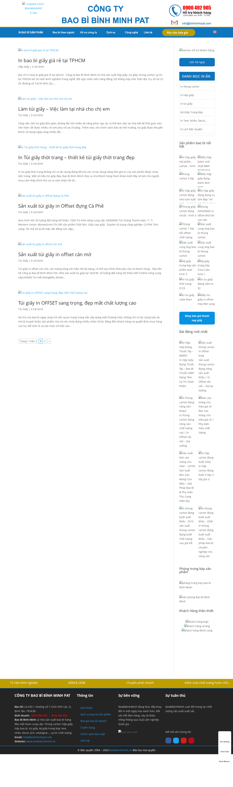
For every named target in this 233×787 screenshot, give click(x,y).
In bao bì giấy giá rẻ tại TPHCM (51, 60)
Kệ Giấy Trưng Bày (191, 112)
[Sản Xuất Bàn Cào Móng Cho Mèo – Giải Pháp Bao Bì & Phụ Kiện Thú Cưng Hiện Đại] (187, 459)
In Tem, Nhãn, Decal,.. (193, 120)
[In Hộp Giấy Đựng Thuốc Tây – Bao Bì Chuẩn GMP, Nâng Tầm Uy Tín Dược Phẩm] (187, 349)
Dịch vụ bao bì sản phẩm (95, 714)
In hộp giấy (187, 95)
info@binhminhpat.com (37, 737)
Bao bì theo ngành (63, 32)
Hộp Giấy (23, 66)
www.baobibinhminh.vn (41, 741)
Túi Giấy (23, 115)
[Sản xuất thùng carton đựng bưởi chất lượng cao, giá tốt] (187, 515)
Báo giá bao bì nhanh (93, 721)
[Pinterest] (191, 740)
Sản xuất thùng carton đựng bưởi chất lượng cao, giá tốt (187, 534)
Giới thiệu (86, 708)
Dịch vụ (110, 32)
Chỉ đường (225, 741)
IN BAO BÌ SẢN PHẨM (30, 32)
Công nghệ (131, 32)
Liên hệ (148, 32)
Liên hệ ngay (197, 62)
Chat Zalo (224, 751)
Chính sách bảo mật (92, 734)
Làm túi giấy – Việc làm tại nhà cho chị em (64, 109)
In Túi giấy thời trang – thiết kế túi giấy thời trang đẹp (76, 157)
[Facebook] (168, 740)
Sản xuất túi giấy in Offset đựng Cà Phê (61, 206)
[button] (207, 32)
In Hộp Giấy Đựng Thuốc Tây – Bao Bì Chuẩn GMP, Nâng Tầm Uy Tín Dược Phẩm (186, 373)
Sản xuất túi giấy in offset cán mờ (54, 254)
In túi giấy (186, 103)
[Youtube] (184, 740)
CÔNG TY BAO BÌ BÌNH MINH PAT (42, 695)
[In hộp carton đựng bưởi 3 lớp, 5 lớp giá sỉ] (207, 457)
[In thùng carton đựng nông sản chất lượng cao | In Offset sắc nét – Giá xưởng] (187, 404)
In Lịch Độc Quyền (191, 129)
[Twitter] (176, 740)
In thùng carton (189, 86)
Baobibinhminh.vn (120, 750)
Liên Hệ (85, 740)
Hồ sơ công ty (88, 32)
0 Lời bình (38, 66)
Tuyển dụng (87, 727)
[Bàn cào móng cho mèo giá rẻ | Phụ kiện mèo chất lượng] (207, 402)
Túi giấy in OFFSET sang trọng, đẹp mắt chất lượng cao (77, 303)
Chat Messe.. (224, 761)
